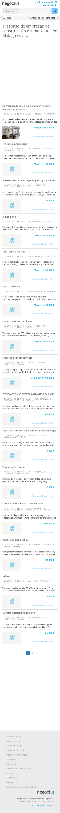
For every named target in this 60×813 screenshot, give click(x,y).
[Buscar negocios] (55, 11)
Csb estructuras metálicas (17, 321)
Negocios (10, 11)
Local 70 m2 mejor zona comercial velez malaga (29, 430)
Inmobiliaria (9, 216)
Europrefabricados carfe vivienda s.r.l (23, 503)
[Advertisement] (30, 70)
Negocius (31, 792)
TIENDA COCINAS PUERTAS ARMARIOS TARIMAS (28, 394)
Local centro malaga (13, 251)
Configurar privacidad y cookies (21, 787)
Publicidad (11, 764)
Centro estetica (11, 286)
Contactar (10, 759)
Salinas (6, 576)
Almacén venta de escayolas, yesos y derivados (28, 180)
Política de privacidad (16, 750)
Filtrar (8, 17)
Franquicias (11, 778)
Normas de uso (13, 741)
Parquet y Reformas (13, 467)
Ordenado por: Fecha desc (42, 17)
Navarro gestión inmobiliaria (18, 612)
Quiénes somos (13, 736)
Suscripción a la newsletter (19, 768)
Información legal (14, 745)
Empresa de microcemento (17, 357)
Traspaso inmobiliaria (14, 143)
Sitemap (10, 782)
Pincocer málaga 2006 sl (15, 539)
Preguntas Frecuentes (16, 755)
